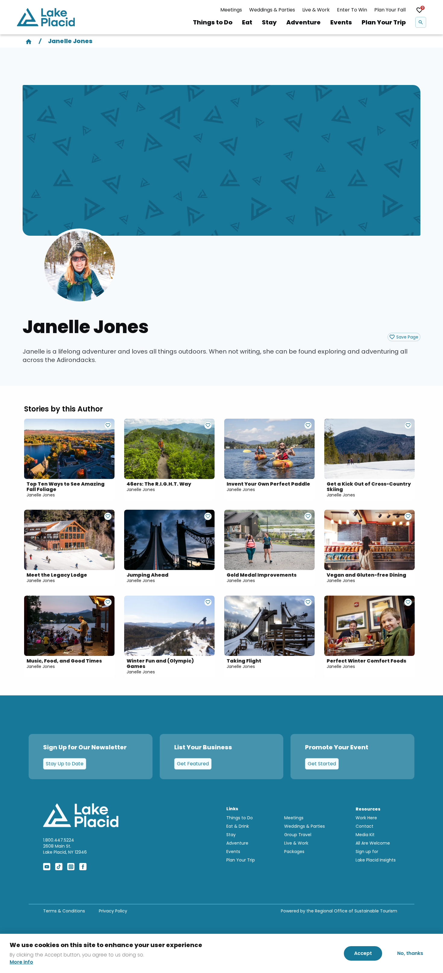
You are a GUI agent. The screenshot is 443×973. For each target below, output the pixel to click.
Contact (364, 826)
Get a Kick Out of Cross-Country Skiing (369, 486)
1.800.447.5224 (58, 840)
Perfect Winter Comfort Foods (366, 661)
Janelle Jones (41, 495)
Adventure (303, 22)
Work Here (366, 818)
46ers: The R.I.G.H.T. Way (159, 484)
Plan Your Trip (384, 22)
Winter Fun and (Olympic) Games (160, 663)
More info (21, 962)
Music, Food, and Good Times (64, 661)
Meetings (231, 9)
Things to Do (212, 22)
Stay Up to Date (64, 763)
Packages (294, 852)
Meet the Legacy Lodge (57, 575)
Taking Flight (244, 661)
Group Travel (297, 835)
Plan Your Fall (390, 9)
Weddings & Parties (272, 9)
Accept (363, 953)
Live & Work (316, 9)
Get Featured (193, 763)
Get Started (322, 763)
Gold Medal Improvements (262, 575)
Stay (269, 22)
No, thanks (410, 953)
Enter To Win (352, 9)
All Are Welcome (373, 843)
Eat (247, 22)
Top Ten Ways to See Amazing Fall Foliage (66, 486)
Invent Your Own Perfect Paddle (268, 484)
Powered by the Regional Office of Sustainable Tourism (339, 911)
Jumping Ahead (147, 575)
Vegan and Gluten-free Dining (366, 575)
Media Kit (365, 835)
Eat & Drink (237, 826)
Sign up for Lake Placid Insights (376, 856)
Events (341, 22)
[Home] (29, 41)
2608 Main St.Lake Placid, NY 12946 (65, 849)
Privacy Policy (113, 911)
